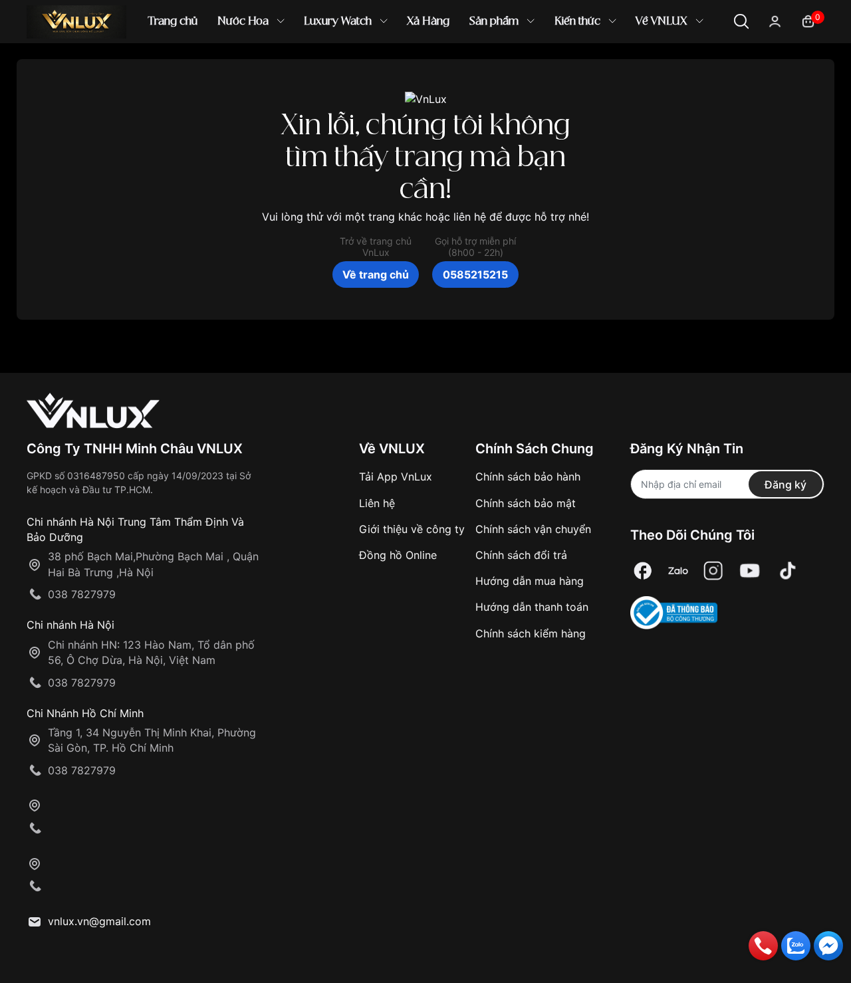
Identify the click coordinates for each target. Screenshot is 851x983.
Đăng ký (785, 484)
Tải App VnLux (395, 476)
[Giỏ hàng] (808, 20)
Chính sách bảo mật (525, 503)
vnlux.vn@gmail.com (99, 921)
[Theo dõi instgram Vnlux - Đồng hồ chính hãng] (713, 571)
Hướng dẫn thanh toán (531, 606)
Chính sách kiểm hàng (530, 633)
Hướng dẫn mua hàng (529, 581)
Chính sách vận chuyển (533, 529)
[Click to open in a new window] (643, 571)
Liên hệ (377, 503)
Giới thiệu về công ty (412, 529)
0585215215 (475, 274)
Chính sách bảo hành (527, 476)
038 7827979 (82, 594)
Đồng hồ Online (398, 555)
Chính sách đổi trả (521, 555)
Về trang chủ (375, 274)
